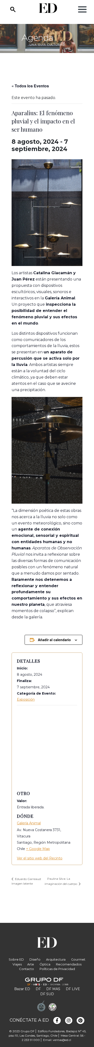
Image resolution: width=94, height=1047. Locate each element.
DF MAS (53, 989)
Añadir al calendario (54, 639)
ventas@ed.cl (62, 1040)
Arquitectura (56, 959)
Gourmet (78, 959)
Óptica (45, 964)
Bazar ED (22, 989)
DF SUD (47, 994)
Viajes (17, 964)
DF (38, 989)
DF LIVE (73, 989)
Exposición (26, 699)
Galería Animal (29, 823)
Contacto (26, 969)
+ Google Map (38, 849)
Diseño (34, 959)
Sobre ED (16, 959)
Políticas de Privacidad (57, 969)
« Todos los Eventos (30, 86)
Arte (30, 964)
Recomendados (68, 964)
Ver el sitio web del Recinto (39, 858)
